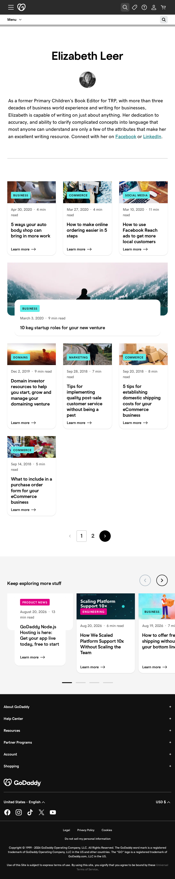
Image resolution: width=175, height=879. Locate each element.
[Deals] (134, 7)
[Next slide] (162, 580)
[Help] (144, 7)
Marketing (78, 357)
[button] (67, 682)
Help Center (13, 719)
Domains (20, 357)
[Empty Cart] (163, 7)
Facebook (125, 136)
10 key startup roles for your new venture (62, 327)
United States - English (22, 802)
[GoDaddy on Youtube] (53, 814)
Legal (66, 830)
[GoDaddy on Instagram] (18, 814)
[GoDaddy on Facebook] (7, 814)
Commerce (78, 195)
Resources (12, 730)
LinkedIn (152, 136)
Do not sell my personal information (88, 838)
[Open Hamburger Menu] (9, 7)
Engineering (93, 611)
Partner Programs (18, 742)
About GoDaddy (16, 707)
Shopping (11, 766)
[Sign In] (153, 7)
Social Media (136, 195)
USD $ (161, 802)
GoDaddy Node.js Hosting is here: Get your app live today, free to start (39, 635)
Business (20, 195)
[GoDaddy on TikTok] (30, 814)
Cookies (107, 830)
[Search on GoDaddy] (164, 20)
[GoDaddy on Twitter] (41, 814)
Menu (11, 19)
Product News (34, 602)
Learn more (29, 657)
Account (10, 754)
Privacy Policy (85, 830)
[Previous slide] (145, 580)
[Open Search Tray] (125, 7)
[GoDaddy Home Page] (22, 783)
